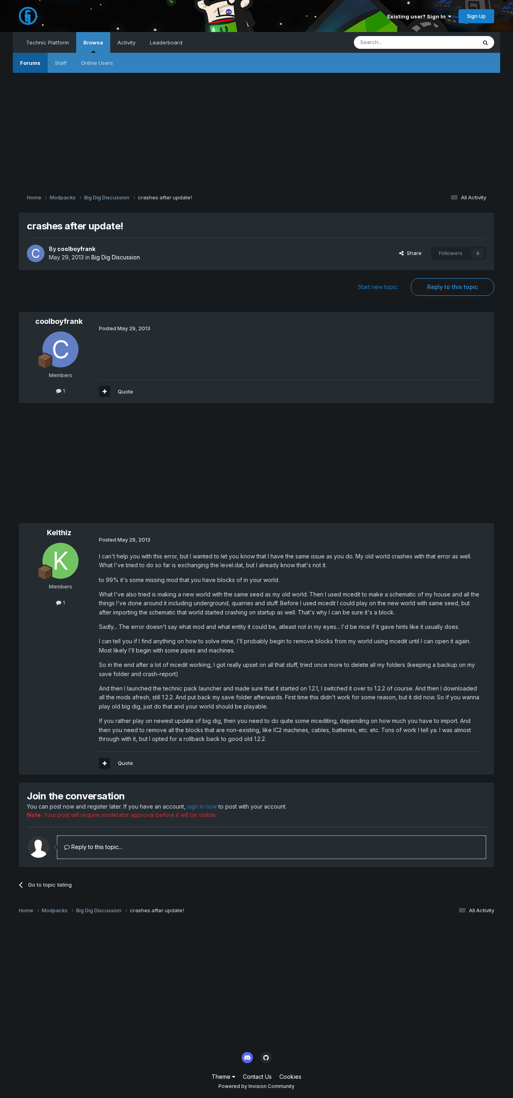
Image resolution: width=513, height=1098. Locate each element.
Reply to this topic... (96, 846)
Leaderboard (166, 42)
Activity (126, 42)
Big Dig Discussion (115, 257)
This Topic (453, 42)
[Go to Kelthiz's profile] (60, 561)
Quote (125, 391)
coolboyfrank (76, 248)
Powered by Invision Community (256, 1086)
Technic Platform (47, 42)
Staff (61, 63)
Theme (222, 1076)
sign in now (202, 806)
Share (413, 253)
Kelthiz (59, 532)
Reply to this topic (452, 286)
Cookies (290, 1076)
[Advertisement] (256, 129)
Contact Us (257, 1076)
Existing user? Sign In (417, 16)
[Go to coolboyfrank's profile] (35, 253)
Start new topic (378, 286)
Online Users (97, 63)
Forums (30, 63)
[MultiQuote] (104, 391)
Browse (93, 42)
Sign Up (476, 16)
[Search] (485, 42)
